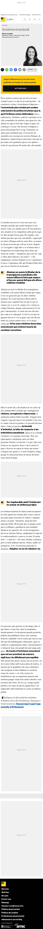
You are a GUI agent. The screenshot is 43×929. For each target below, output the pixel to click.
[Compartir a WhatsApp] (6, 69)
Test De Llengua (24, 14)
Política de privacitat (10, 909)
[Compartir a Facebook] (15, 69)
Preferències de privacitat (12, 916)
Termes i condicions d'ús (12, 906)
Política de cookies (9, 913)
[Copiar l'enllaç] (24, 69)
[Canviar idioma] (34, 19)
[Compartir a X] (2, 69)
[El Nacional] (3, 19)
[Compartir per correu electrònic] (19, 69)
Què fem (5, 892)
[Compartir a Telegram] (11, 69)
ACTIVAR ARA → (21, 88)
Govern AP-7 (36, 14)
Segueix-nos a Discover (9, 14)
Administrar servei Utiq (11, 919)
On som (4, 896)
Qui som (5, 889)
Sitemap (5, 902)
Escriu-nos (6, 899)
